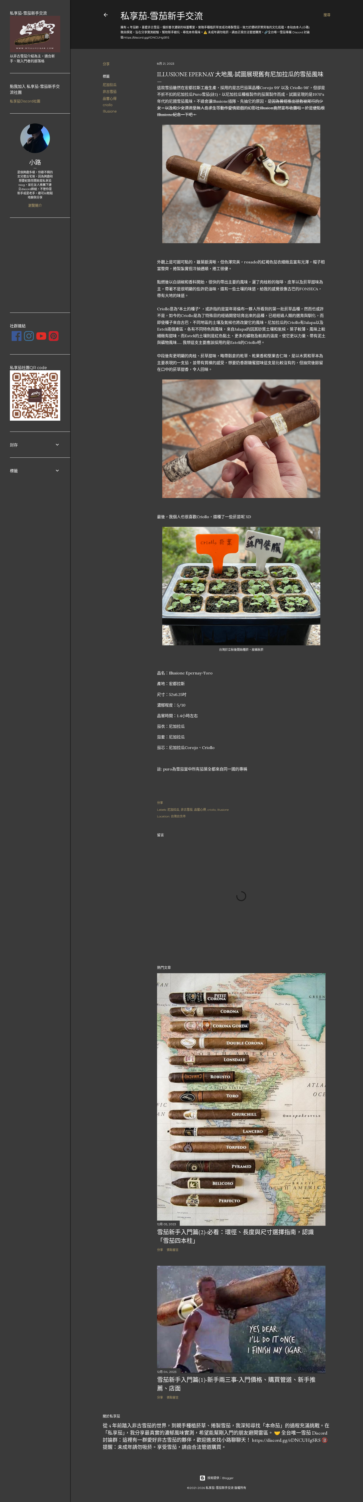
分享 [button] (106, 64)
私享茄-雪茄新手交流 (162, 16)
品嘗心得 (110, 98)
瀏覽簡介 (35, 205)
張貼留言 (173, 1250)
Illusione (110, 111)
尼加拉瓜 (110, 84)
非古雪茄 (110, 91)
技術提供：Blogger (220, 1478)
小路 (35, 162)
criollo (108, 105)
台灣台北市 (178, 816)
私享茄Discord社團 (25, 101)
